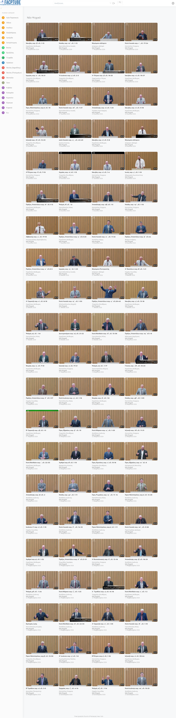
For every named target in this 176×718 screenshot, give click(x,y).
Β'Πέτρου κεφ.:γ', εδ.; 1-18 (101, 656)
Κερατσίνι (9, 98)
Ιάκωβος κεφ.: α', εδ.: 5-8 (101, 140)
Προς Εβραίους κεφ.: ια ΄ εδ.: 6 (136, 463)
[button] (112, 3)
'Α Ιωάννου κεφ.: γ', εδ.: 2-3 (69, 75)
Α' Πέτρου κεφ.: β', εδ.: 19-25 (102, 75)
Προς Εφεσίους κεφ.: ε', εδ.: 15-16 (104, 463)
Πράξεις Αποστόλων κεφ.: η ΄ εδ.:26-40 (106, 301)
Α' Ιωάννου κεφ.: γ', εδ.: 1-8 (69, 656)
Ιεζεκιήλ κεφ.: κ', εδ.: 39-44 (134, 656)
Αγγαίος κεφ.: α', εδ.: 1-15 (68, 172)
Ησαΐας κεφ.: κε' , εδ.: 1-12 (68, 43)
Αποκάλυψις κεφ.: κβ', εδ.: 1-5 (102, 204)
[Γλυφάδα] (3, 57)
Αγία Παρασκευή (12, 18)
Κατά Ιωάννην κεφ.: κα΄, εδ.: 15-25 (137, 688)
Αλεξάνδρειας (11, 33)
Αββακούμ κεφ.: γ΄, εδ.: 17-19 (36, 237)
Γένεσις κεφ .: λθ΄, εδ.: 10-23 (135, 366)
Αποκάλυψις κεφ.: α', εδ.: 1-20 (103, 108)
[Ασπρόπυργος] (3, 42)
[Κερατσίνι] (3, 97)
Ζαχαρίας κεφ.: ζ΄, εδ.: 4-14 (68, 688)
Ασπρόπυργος (11, 43)
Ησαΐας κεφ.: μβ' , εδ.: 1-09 (134, 398)
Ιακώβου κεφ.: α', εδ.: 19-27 (135, 75)
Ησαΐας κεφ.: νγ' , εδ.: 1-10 (134, 204)
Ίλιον (8, 83)
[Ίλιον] (3, 82)
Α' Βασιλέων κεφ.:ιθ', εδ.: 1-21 (135, 269)
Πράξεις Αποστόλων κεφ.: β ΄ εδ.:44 (138, 237)
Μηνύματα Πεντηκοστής (100, 269)
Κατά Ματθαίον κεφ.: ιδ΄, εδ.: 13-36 (104, 334)
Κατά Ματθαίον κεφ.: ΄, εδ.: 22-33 (38, 463)
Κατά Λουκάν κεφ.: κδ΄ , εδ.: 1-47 (70, 108)
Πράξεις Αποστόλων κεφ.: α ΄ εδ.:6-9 (39, 269)
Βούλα (8, 48)
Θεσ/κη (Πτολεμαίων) (14, 73)
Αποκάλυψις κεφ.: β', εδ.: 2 (35, 495)
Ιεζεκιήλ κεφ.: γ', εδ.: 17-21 (68, 366)
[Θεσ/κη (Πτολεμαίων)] (3, 72)
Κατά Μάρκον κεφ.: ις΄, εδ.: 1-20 (103, 430)
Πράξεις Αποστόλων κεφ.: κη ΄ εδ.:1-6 (138, 334)
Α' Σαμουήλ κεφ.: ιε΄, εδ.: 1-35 (102, 624)
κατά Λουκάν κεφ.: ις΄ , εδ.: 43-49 (71, 140)
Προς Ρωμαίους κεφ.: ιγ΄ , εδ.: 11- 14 (105, 495)
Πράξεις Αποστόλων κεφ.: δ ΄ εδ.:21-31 (73, 559)
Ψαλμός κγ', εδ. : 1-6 (33, 334)
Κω (7, 113)
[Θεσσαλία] (3, 77)
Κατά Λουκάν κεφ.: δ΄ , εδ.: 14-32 (71, 527)
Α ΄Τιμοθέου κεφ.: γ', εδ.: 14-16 (103, 592)
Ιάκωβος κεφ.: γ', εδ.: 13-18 (134, 301)
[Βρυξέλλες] (3, 52)
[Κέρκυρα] (3, 102)
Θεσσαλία (9, 78)
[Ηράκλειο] (3, 62)
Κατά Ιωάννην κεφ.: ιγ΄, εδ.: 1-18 (70, 398)
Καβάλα (9, 88)
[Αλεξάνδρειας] (3, 32)
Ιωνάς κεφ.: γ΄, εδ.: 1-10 (133, 172)
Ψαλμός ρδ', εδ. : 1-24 (34, 592)
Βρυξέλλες (10, 53)
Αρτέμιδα (9, 38)
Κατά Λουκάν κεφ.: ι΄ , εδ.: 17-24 (136, 43)
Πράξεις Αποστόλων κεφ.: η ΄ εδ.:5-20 (72, 237)
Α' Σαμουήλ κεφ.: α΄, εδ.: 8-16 (36, 301)
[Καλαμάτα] (3, 92)
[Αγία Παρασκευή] (3, 17)
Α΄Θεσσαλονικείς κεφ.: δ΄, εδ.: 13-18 (105, 559)
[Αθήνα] (3, 22)
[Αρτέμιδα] (3, 37)
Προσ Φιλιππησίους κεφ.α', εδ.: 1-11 (105, 527)
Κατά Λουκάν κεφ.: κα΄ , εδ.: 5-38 (137, 527)
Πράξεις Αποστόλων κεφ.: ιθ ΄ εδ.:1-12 (39, 204)
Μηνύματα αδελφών (99, 43)
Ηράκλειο (9, 63)
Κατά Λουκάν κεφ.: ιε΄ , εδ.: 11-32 (104, 237)
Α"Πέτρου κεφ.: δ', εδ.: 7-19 (36, 172)
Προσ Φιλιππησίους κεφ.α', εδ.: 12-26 (138, 495)
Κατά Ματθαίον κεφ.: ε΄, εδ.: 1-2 (136, 592)
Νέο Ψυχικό (30, 48)
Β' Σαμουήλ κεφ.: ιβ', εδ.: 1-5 (36, 430)
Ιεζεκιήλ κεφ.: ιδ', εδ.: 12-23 (35, 140)
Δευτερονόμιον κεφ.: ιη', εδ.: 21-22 (71, 334)
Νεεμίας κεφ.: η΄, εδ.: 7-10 (35, 366)
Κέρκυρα (9, 103)
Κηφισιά (9, 108)
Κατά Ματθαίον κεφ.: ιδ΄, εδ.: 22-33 (71, 624)
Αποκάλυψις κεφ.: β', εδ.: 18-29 (136, 559)
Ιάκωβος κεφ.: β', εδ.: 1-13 (35, 43)
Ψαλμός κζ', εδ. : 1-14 (99, 688)
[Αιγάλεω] (3, 27)
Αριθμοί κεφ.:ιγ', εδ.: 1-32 (35, 559)
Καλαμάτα (9, 93)
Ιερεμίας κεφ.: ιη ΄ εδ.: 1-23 (68, 269)
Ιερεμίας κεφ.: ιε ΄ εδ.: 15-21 (35, 75)
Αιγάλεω (9, 28)
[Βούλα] (3, 47)
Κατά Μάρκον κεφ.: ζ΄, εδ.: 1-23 (70, 592)
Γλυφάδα (9, 58)
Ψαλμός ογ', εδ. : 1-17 (99, 366)
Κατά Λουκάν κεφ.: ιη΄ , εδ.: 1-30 (70, 301)
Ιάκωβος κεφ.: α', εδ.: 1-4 (101, 172)
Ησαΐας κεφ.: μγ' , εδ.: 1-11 (68, 495)
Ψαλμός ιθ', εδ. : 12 (65, 204)
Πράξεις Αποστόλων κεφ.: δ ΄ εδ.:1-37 (39, 398)
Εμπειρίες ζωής (31, 624)
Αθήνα (8, 23)
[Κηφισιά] (3, 107)
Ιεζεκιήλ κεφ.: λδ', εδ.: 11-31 (134, 430)
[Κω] (3, 112)
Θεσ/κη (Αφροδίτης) (13, 68)
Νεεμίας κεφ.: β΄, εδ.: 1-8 (100, 398)
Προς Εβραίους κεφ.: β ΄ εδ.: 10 (70, 430)
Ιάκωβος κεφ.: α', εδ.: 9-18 (134, 108)
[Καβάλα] (3, 87)
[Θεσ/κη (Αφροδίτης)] (3, 67)
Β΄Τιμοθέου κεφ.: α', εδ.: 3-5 (36, 688)
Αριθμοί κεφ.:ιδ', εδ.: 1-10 (68, 463)
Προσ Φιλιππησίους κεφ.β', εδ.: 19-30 (39, 656)
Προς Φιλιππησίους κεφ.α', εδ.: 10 (38, 108)
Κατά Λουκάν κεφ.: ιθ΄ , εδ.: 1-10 (136, 624)
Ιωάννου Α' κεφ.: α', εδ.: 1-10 (36, 527)
